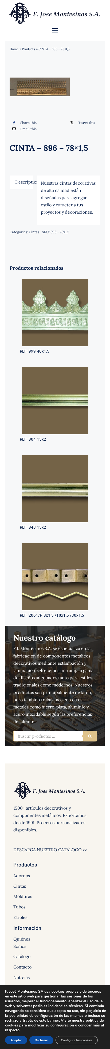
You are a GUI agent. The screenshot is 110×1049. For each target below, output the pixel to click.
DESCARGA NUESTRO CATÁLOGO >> (50, 849)
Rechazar (41, 1040)
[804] (55, 369)
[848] (55, 457)
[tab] (21, 182)
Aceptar (16, 1040)
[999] (55, 281)
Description (24, 182)
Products (28, 49)
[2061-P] (55, 545)
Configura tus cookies (76, 1040)
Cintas (34, 232)
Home (14, 49)
